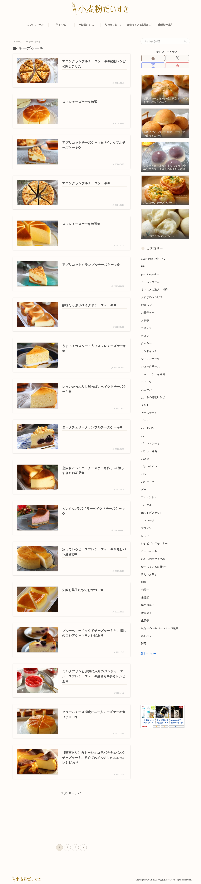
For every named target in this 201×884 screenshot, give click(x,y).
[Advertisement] (71, 816)
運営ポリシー (148, 653)
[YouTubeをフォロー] (177, 65)
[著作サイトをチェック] (153, 58)
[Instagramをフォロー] (153, 65)
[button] (185, 41)
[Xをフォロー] (177, 58)
